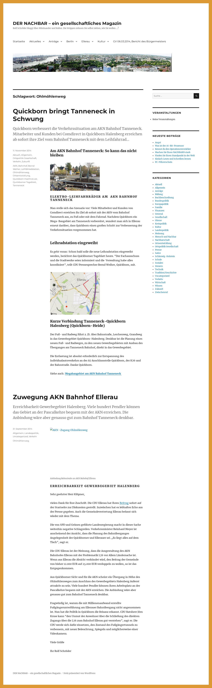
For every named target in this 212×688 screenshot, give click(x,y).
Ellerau (85, 41)
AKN (15, 166)
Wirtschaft (160, 282)
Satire (158, 253)
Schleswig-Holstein (165, 256)
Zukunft (26, 161)
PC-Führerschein (163, 162)
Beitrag (124, 502)
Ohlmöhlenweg (21, 172)
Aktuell (16, 155)
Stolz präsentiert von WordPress (79, 673)
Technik (159, 269)
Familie (158, 207)
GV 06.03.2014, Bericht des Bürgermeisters (139, 41)
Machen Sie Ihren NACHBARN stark (172, 152)
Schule (158, 259)
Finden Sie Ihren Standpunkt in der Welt (175, 155)
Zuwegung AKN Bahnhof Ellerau (65, 397)
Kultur (101, 41)
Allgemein (26, 155)
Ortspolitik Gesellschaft (24, 158)
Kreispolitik (161, 223)
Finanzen (159, 210)
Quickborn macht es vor (25, 179)
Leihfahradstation (30, 169)
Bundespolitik (162, 201)
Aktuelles (35, 41)
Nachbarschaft (162, 240)
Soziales (159, 263)
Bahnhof (22, 166)
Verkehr (17, 161)
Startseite (19, 41)
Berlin (70, 41)
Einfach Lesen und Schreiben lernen (173, 159)
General (159, 214)
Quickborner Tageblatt (24, 182)
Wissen (158, 285)
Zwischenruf (161, 292)
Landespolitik (31, 433)
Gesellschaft (161, 217)
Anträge (54, 41)
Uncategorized (20, 436)
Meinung (159, 233)
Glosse (158, 220)
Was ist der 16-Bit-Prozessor (169, 145)
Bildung (159, 194)
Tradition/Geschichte (165, 272)
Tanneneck (18, 185)
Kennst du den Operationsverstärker (173, 149)
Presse (158, 250)
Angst (158, 142)
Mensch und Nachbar (165, 236)
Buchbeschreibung (164, 197)
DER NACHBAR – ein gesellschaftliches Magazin (67, 23)
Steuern (159, 266)
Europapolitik (161, 204)
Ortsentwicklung (21, 175)
